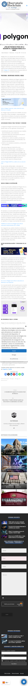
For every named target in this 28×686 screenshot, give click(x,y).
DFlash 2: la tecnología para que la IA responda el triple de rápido (16, 532)
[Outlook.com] (22, 374)
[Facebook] (5, 374)
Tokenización (12, 52)
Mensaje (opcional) (5, 570)
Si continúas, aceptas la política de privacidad (14, 661)
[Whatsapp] (19, 374)
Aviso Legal (22, 673)
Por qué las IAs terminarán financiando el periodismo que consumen (17, 527)
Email (2, 656)
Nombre (3, 547)
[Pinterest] (14, 374)
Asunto (2, 562)
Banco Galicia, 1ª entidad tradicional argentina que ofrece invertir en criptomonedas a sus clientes (13, 400)
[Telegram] (17, 374)
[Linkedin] (11, 374)
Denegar (14, 354)
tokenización (4, 380)
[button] (26, 326)
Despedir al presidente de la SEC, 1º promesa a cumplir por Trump (16, 636)
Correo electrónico (5, 554)
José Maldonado (5, 52)
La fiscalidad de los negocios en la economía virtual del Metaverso (15, 391)
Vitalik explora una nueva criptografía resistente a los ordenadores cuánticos (17, 522)
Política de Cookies (7, 673)
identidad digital (5, 378)
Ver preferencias (14, 358)
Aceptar (14, 351)
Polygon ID (6, 70)
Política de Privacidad (15, 673)
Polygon (12, 378)
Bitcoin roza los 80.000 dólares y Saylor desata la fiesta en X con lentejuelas (17, 536)
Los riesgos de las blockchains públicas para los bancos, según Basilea (17, 641)
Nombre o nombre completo (8, 650)
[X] (8, 374)
